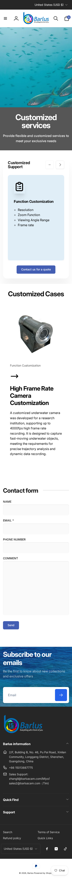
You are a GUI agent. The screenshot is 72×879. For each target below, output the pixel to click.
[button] (5, 18)
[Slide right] (60, 165)
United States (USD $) (49, 4)
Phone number (14, 539)
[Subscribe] (61, 695)
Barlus (30, 873)
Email (8, 520)
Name (7, 501)
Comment (10, 558)
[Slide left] (49, 165)
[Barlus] (23, 733)
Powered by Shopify (43, 873)
